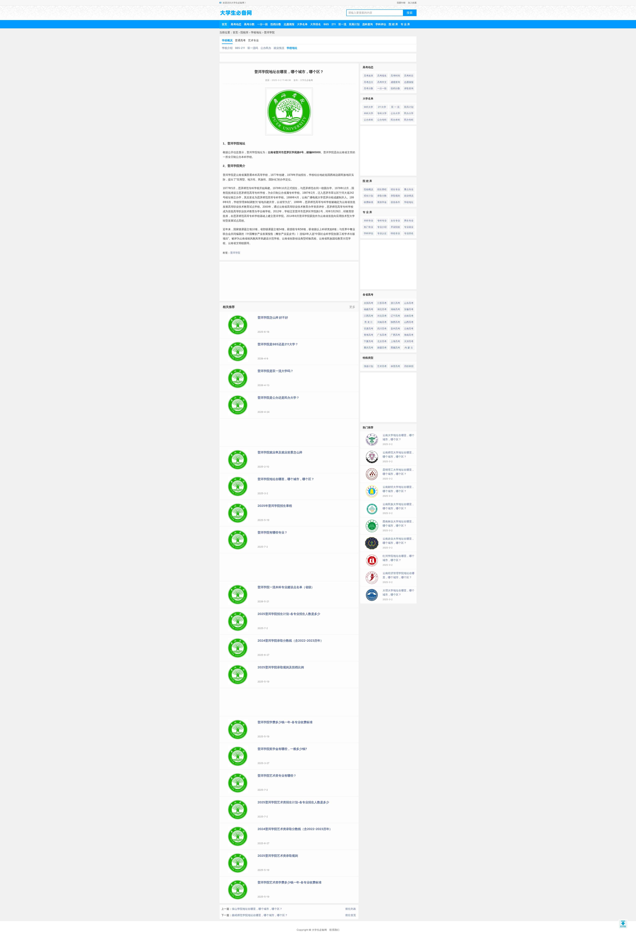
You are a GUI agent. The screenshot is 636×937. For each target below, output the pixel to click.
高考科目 (408, 75)
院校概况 (368, 189)
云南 (270, 152)
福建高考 (368, 309)
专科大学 (382, 113)
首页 (224, 24)
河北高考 (382, 315)
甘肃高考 (368, 328)
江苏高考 (382, 302)
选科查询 (367, 24)
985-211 (240, 48)
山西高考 (408, 322)
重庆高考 (368, 347)
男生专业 (408, 220)
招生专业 (395, 189)
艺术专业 (253, 40)
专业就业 (408, 227)
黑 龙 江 (368, 322)
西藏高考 (395, 347)
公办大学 (395, 113)
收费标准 (368, 202)
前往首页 (350, 915)
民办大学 (408, 113)
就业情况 (279, 48)
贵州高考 (395, 328)
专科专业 (382, 220)
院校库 (244, 32)
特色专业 (395, 233)
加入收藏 (412, 2)
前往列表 (350, 908)
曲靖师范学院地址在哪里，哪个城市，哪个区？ (260, 915)
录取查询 (408, 88)
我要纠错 (401, 2)
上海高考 (395, 341)
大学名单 (302, 24)
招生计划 (368, 195)
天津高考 (408, 341)
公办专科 (382, 119)
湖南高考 (395, 309)
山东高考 (408, 302)
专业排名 (408, 233)
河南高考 (382, 322)
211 (333, 24)
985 (326, 24)
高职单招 (408, 366)
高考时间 (395, 75)
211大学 (382, 106)
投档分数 (275, 24)
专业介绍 (382, 227)
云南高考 (408, 328)
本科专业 (368, 220)
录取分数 (382, 195)
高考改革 (368, 75)
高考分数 (249, 24)
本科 (244, 157)
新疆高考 (382, 347)
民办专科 (408, 119)
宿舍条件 (395, 202)
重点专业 (408, 189)
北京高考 (382, 341)
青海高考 (368, 334)
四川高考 (382, 328)
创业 (297, 238)
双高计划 (354, 24)
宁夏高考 (368, 341)
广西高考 (395, 334)
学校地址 (256, 32)
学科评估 (380, 24)
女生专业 (395, 220)
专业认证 (382, 233)
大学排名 (315, 24)
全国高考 (368, 302)
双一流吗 (252, 48)
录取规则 (395, 195)
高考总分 (368, 82)
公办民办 (266, 48)
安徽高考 (408, 309)
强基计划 (368, 366)
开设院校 (395, 227)
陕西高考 (395, 322)
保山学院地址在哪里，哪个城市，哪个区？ (257, 908)
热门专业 (368, 227)
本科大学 (368, 113)
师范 (246, 188)
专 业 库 (405, 24)
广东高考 (382, 334)
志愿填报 (289, 24)
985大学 (368, 106)
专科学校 (254, 188)
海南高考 (408, 334)
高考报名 (382, 75)
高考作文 (382, 82)
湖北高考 (382, 309)
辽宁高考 (395, 315)
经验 (308, 238)
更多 (352, 307)
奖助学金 (382, 202)
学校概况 (227, 40)
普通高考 (240, 40)
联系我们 (334, 929)
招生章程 (382, 189)
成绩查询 (395, 82)
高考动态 (236, 24)
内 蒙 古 (409, 347)
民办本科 (395, 119)
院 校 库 (393, 24)
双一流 (342, 24)
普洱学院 (269, 32)
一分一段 (262, 24)
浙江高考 (395, 302)
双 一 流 (395, 106)
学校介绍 (227, 48)
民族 (343, 174)
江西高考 (368, 315)
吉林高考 (408, 315)
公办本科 (368, 119)
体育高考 (395, 366)
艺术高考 (382, 366)
